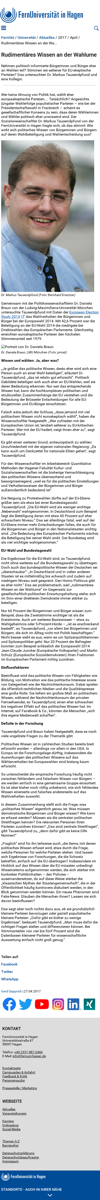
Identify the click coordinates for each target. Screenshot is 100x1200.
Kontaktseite (11, 1068)
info (15, 1056)
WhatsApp (9, 979)
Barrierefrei (10, 1145)
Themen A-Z (11, 1141)
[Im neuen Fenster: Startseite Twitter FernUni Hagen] (26, 1010)
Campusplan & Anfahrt (18, 1072)
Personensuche (13, 1080)
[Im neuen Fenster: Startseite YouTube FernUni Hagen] (42, 1010)
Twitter (7, 971)
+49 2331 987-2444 (28, 1052)
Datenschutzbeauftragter (20, 1157)
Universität (27, 38)
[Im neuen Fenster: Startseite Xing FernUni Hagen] (91, 1010)
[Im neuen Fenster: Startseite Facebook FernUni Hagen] (9, 1010)
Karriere (8, 1121)
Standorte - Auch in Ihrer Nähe (31, 1189)
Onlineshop (10, 1125)
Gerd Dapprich (11, 991)
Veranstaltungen (14, 1113)
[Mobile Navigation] (3, 28)
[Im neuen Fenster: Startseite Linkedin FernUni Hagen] (74, 1010)
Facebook (9, 964)
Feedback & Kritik (14, 1076)
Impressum (10, 1161)
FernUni (7, 38)
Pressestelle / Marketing (19, 1088)
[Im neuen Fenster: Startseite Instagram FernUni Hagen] (58, 1010)
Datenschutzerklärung (18, 1153)
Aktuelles (47, 38)
